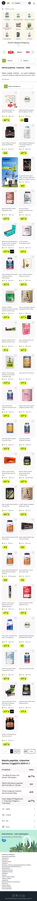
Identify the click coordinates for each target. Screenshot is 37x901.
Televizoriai (5, 858)
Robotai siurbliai (6, 887)
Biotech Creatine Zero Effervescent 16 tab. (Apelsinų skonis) (8, 604)
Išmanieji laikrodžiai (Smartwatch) (11, 866)
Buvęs (5, 751)
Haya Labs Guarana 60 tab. (26, 668)
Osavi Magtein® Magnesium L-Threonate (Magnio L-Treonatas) (27, 144)
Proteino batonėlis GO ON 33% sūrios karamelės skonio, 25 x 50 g (9, 703)
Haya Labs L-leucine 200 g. (26, 373)
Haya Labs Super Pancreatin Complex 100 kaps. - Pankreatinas (10, 276)
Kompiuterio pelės (7, 872)
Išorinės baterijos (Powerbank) (11, 882)
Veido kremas (6, 868)
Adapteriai (5, 880)
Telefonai (4, 863)
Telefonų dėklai (6, 878)
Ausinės (4, 875)
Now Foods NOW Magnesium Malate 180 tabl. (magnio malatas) (10, 571)
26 (25, 751)
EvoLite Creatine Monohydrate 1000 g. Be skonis (26, 210)
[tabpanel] (18, 841)
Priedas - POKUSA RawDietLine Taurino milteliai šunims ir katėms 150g (10, 309)
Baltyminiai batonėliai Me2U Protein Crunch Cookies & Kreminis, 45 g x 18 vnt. (9, 243)
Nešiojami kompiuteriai (8, 856)
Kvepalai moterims (7, 870)
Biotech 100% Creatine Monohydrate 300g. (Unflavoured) (25, 473)
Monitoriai (5, 883)
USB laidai (4, 873)
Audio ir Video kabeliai (8, 877)
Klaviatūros (5, 860)
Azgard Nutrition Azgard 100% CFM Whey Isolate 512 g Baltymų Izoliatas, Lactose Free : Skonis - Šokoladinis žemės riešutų (27, 179)
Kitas (31, 751)
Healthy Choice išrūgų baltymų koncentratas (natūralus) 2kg (8, 374)
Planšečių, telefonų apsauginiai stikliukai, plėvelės (16, 865)
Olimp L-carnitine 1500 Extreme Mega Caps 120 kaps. (8, 473)
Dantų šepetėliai (6, 888)
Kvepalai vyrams (6, 861)
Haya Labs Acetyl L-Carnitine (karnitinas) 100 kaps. (9, 407)
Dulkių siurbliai (6, 885)
